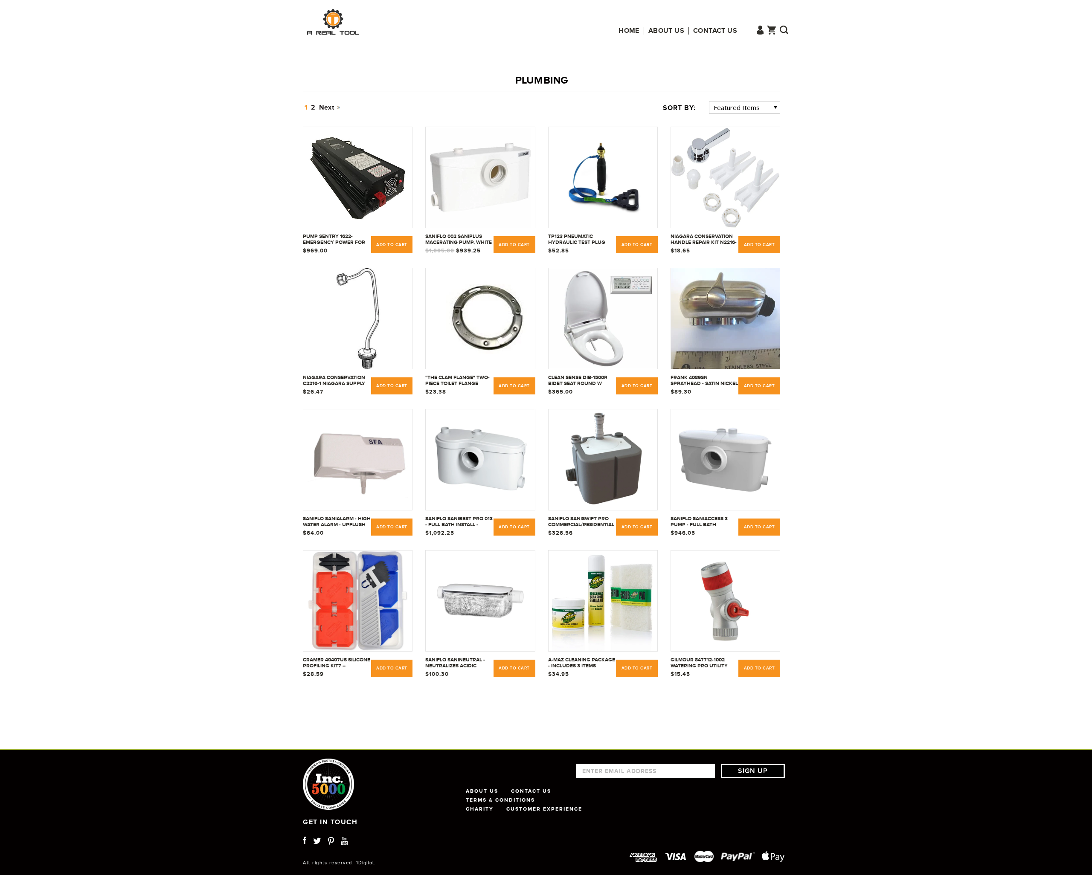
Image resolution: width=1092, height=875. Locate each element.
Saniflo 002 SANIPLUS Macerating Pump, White (458, 239)
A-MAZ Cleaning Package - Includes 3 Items (581, 663)
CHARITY (480, 809)
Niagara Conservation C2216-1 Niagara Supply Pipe (334, 380)
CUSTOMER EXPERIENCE (544, 809)
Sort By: (679, 108)
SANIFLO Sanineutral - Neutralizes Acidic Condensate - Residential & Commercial (455, 663)
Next (327, 107)
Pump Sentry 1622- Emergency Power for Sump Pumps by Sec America (334, 239)
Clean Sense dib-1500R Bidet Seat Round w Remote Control (577, 380)
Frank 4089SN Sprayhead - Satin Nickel (704, 380)
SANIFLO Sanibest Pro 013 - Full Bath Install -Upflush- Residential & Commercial (459, 522)
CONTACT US (531, 791)
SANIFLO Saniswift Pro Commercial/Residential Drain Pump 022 (581, 522)
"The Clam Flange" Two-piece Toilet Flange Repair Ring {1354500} (457, 380)
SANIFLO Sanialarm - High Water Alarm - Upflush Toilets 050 (337, 522)
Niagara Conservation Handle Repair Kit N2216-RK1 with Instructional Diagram (704, 239)
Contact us (715, 31)
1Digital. (366, 862)
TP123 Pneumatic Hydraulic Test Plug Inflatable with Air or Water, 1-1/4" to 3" (578, 239)
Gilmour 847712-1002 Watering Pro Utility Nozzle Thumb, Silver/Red (699, 663)
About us (666, 31)
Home (629, 31)
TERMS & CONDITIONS (500, 800)
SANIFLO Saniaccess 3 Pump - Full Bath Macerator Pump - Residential (699, 522)
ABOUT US (482, 791)
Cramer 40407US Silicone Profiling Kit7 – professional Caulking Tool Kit (336, 663)
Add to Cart (391, 244)
